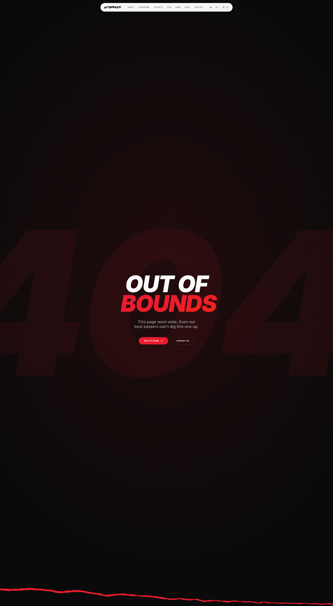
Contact (199, 7)
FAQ (169, 7)
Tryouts (158, 7)
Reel (187, 7)
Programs (144, 7)
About (131, 7)
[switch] (225, 7)
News (178, 7)
